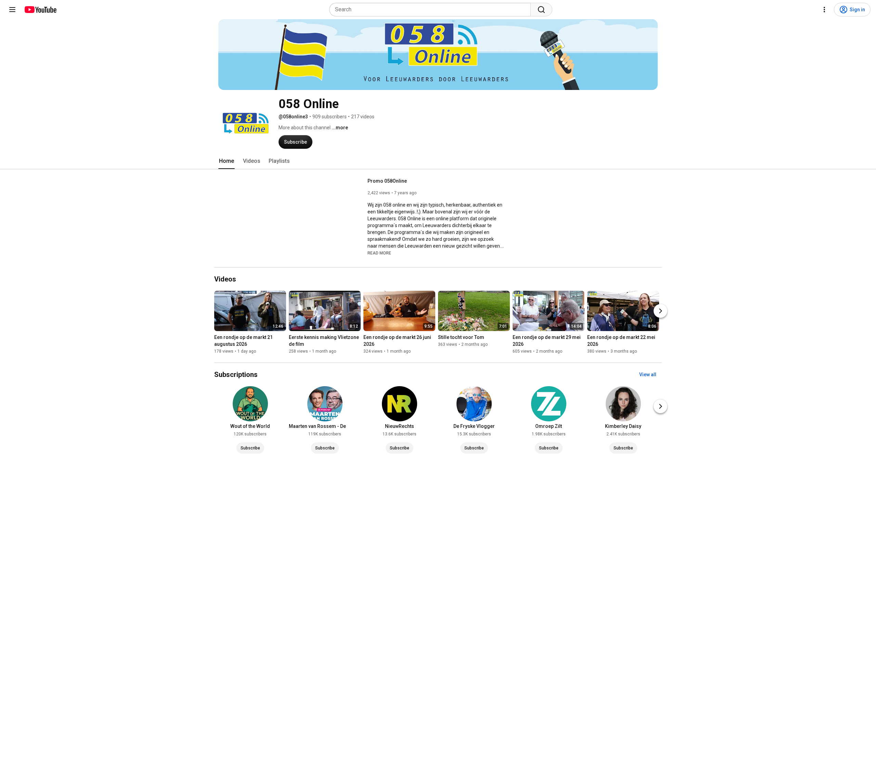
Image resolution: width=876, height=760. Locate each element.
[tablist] (438, 161)
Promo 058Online (387, 181)
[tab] (226, 161)
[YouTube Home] (40, 9)
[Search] (541, 9)
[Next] (660, 311)
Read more (379, 253)
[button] (379, 252)
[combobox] (432, 9)
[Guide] (12, 9)
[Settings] (824, 9)
